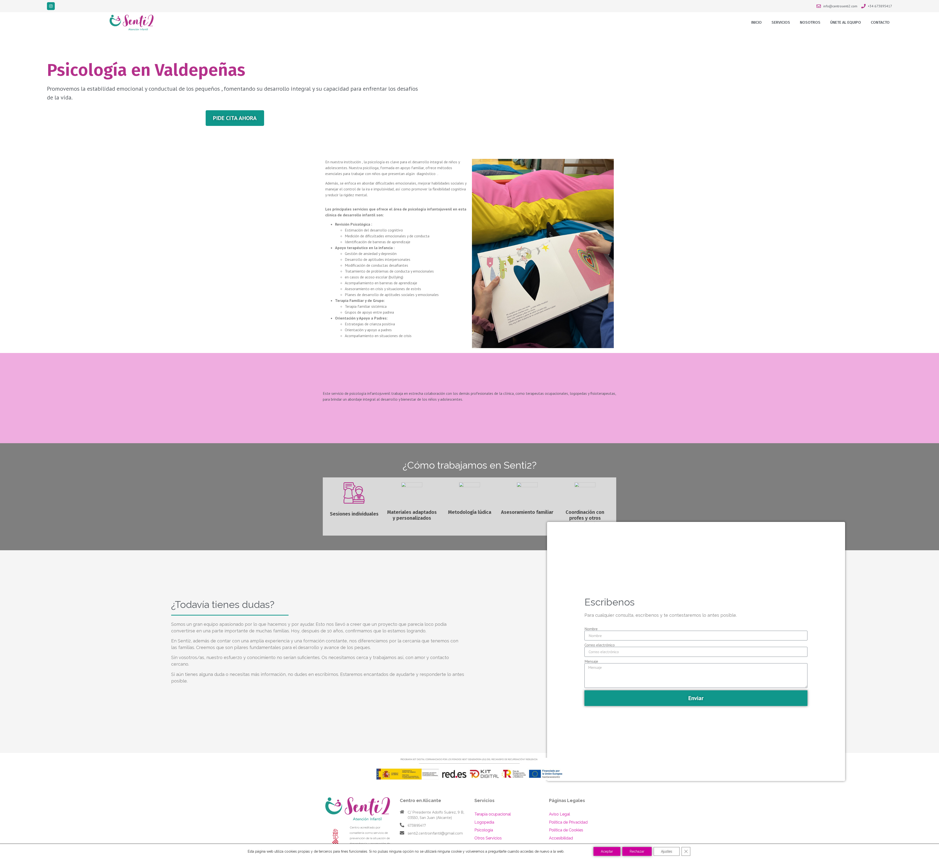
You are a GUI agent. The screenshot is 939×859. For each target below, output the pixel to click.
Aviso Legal (559, 814)
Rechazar (637, 851)
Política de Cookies (566, 830)
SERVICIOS (780, 22)
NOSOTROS (810, 22)
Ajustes (666, 851)
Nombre (591, 629)
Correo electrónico (599, 645)
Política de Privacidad (568, 822)
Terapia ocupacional (492, 814)
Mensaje (591, 661)
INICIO (756, 22)
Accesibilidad (561, 838)
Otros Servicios (488, 838)
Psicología (483, 830)
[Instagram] (51, 6)
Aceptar (607, 851)
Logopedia (484, 822)
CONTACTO (880, 22)
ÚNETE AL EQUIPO (845, 22)
